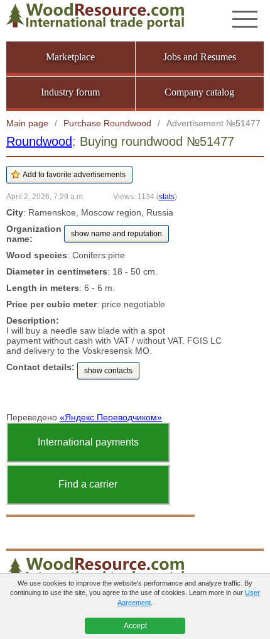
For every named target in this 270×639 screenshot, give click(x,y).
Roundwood (39, 141)
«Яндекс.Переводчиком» (111, 417)
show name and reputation (116, 233)
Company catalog (199, 92)
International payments (88, 442)
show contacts (108, 370)
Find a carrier (87, 484)
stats (167, 196)
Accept (135, 625)
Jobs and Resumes (199, 57)
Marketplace (70, 57)
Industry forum (70, 92)
